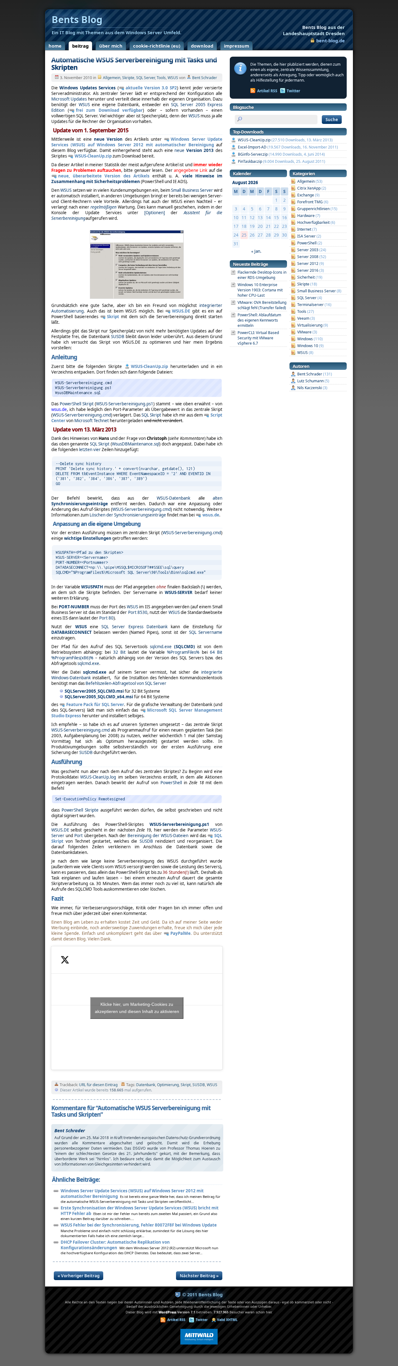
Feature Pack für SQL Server (95, 704)
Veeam (303, 318)
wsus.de (210, 515)
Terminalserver (310, 304)
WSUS (173, 77)
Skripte (128, 77)
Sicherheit (306, 277)
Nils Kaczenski (309, 387)
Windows (305, 339)
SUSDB (198, 1084)
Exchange (305, 195)
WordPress (167, 1312)
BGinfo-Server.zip (253, 154)
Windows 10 (307, 345)
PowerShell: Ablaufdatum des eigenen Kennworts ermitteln (259, 320)
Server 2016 (307, 270)
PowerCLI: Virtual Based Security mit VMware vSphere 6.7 (258, 338)
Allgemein (111, 77)
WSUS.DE (181, 311)
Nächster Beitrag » (199, 1276)
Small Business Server (316, 291)
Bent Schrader (204, 77)
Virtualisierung (309, 325)
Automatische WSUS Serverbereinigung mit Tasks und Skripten (134, 63)
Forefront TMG (310, 202)
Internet (304, 229)
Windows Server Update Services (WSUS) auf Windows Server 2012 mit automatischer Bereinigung (136, 142)
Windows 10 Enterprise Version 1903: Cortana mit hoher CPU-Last (260, 290)
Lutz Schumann (310, 381)
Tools (161, 77)
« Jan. (256, 251)
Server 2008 (307, 256)
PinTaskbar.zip (250, 161)
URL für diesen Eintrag (98, 1084)
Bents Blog (314, 30)
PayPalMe (180, 933)
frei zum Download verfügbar (109, 110)
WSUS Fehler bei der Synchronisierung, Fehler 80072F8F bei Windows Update (139, 1225)
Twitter (293, 90)
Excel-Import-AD (252, 147)
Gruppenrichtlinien (313, 208)
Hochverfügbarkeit (313, 222)
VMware (304, 332)
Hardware (306, 215)
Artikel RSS (267, 90)
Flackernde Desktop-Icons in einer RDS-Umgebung (262, 275)
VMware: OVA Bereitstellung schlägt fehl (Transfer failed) (262, 305)
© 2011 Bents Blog (202, 1294)
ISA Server (306, 236)
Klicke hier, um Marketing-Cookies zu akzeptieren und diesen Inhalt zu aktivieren (137, 1008)
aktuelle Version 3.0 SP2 (151, 88)
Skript (113, 316)
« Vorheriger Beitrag (79, 1276)
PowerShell (307, 243)
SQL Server (145, 77)
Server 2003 (307, 249)
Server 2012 (307, 263)
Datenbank (145, 1084)
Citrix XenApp (309, 188)
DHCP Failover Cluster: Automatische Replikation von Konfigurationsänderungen (115, 1245)
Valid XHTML (227, 1319)
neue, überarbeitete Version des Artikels (105, 176)
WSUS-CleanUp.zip (93, 156)
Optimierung (168, 1084)
